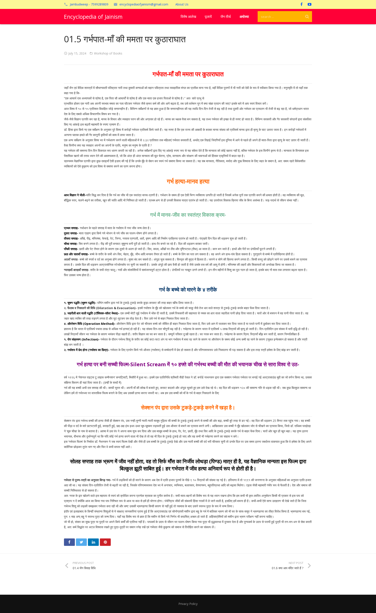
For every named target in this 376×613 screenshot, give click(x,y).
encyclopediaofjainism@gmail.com (143, 4)
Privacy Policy (188, 604)
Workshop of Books (108, 53)
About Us (181, 4)
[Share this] (69, 542)
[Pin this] (105, 542)
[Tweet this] (81, 542)
